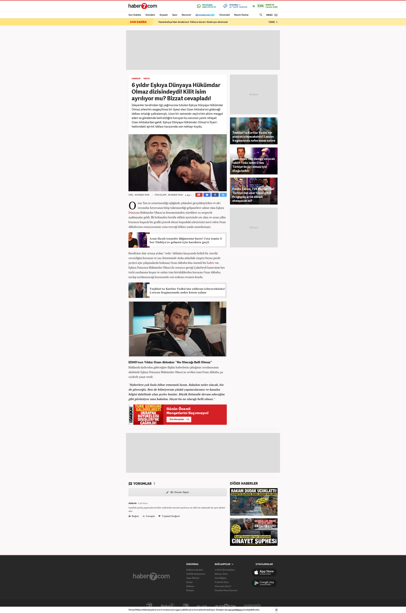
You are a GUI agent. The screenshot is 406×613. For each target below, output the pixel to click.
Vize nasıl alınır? (223, 586)
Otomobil (224, 15)
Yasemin (252, 606)
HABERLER (136, 79)
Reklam (190, 586)
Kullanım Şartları (194, 569)
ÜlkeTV (202, 606)
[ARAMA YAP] (260, 15)
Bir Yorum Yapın (179, 492)
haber (210, 263)
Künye (189, 582)
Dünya (132, 212)
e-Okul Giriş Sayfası (225, 569)
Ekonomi (186, 15)
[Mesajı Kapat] (276, 610)
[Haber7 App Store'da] (264, 572)
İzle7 (225, 606)
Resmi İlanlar (241, 15)
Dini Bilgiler (221, 577)
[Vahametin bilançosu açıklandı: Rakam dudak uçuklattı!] (254, 501)
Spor (174, 15)
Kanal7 (149, 606)
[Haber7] (142, 6)
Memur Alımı (221, 573)
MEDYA (147, 79)
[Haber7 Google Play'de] (264, 583)
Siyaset (164, 15)
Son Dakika (134, 15)
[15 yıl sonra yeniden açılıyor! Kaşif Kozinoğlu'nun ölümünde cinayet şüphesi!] (254, 531)
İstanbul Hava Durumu (226, 590)
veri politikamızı (235, 609)
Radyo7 (167, 606)
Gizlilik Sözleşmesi (195, 573)
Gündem (150, 15)
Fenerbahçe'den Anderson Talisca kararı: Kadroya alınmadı (193, 22)
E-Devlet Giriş (222, 582)
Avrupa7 (186, 606)
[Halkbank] (205, 15)
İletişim (190, 590)
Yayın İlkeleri (192, 577)
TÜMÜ (271, 22)
